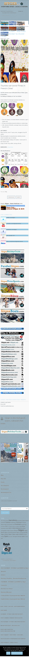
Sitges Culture (12, 534)
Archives (3, 575)
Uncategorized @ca (6, 492)
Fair (13, 524)
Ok (8, 653)
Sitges (2, 38)
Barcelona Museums (6, 592)
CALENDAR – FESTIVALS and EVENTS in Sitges (13, 581)
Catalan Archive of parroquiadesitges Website (13, 595)
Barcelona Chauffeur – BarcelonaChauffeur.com (13, 578)
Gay (25, 524)
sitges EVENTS (20, 534)
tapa (9, 536)
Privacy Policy (14, 642)
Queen (12, 530)
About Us (3, 571)
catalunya (13, 522)
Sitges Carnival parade (21, 532)
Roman (16, 530)
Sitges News (4, 610)
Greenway (3, 526)
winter (23, 536)
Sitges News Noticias (19, 606)
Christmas (19, 522)
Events (3, 482)
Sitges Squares (5, 635)
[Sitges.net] (13, 4)
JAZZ (6, 526)
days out (6, 524)
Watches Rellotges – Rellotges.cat (10, 625)
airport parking (5, 520)
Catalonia (7, 522)
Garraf (22, 524)
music (6, 528)
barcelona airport (21, 520)
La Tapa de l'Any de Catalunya (13, 526)
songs (2, 536)
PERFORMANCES (17, 528)
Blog (6, 191)
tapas (11, 536)
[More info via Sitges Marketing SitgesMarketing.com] (12, 330)
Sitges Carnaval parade (10, 532)
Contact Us (4, 585)
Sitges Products (5, 642)
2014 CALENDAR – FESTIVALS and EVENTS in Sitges (15, 568)
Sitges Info (20, 635)
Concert (24, 522)
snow (25, 534)
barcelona (13, 520)
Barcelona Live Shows (7, 588)
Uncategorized (5, 489)
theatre (19, 536)
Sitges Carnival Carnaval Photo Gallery (11, 618)
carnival (3, 522)
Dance (2, 524)
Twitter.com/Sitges (7, 11)
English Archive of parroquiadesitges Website (13, 599)
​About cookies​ (16, 653)
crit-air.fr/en (10, 147)
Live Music (22, 526)
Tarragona (15, 536)
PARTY (10, 528)
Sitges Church (4, 534)
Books (27, 520)
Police (8, 530)
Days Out (3, 478)
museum (3, 528)
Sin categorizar (5, 485)
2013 (2, 520)
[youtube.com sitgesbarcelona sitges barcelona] (6, 554)
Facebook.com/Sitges (8, 12)
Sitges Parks (13, 635)
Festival (18, 524)
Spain (6, 536)
